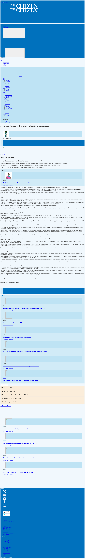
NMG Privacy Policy (7, 530)
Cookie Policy (6, 541)
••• (1, 57)
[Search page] (9, 22)
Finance (7, 89)
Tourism (7, 100)
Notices (6, 111)
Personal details (6, 62)
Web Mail (5, 528)
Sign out (4, 65)
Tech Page (7, 104)
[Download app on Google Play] (6, 512)
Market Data (5, 109)
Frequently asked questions (8, 529)
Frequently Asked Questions (8, 521)
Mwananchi (5, 549)
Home (4, 25)
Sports (4, 82)
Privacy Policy (6, 540)
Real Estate (7, 102)
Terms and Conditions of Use (8, 533)
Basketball (7, 84)
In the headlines (5, 406)
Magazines (5, 105)
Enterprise (7, 90)
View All (2, 416)
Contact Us (5, 520)
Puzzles (4, 98)
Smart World (7, 107)
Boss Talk (7, 91)
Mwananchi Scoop (6, 550)
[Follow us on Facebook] (4, 503)
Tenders (7, 113)
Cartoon (7, 97)
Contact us (5, 526)
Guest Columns (8, 96)
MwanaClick (6, 2)
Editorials (7, 93)
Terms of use (5, 532)
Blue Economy (8, 101)
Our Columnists (8, 95)
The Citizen (5, 548)
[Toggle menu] (0, 1)
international (5, 27)
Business (4, 88)
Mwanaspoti (5, 551)
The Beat (7, 106)
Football (7, 83)
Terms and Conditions (7, 539)
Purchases (5, 64)
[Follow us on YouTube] (4, 499)
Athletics (7, 86)
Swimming (7, 87)
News (4, 79)
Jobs (4, 110)
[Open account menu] (15, 53)
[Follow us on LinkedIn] (4, 496)
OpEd (4, 92)
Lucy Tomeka (5, 154)
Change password (6, 63)
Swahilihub (5, 554)
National (4, 26)
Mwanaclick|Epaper (7, 527)
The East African (6, 553)
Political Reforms (8, 108)
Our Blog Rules (6, 534)
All (1, 485)
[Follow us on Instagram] (4, 506)
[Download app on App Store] (6, 515)
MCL (1, 2)
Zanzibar (4, 99)
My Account (2, 60)
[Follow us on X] (4, 493)
